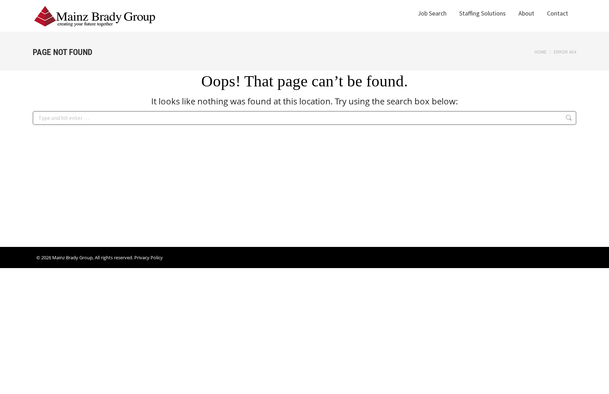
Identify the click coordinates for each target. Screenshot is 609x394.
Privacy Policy (148, 257)
